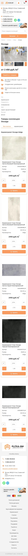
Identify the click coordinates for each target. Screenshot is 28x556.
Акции (14, 530)
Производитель (14, 533)
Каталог (9, 40)
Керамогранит (14, 512)
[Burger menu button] (2, 3)
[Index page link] (9, 3)
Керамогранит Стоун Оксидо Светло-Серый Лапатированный (12, 285)
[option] (14, 54)
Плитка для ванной (14, 500)
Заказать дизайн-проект (10, 469)
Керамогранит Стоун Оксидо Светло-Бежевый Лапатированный (13, 163)
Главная (3, 40)
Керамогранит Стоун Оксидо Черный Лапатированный (11, 345)
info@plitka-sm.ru (8, 16)
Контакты (14, 548)
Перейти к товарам (9, 75)
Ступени (14, 515)
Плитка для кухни (14, 503)
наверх (24, 540)
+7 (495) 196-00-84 (7, 19)
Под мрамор (14, 518)
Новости (14, 545)
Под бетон (14, 527)
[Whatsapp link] (15, 20)
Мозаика (14, 506)
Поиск (25, 31)
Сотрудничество (14, 542)
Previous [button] (2, 64)
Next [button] (26, 64)
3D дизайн (14, 539)
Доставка (14, 536)
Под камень (14, 521)
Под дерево (14, 524)
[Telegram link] (19, 20)
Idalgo (14, 40)
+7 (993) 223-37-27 (7, 21)
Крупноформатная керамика (14, 509)
